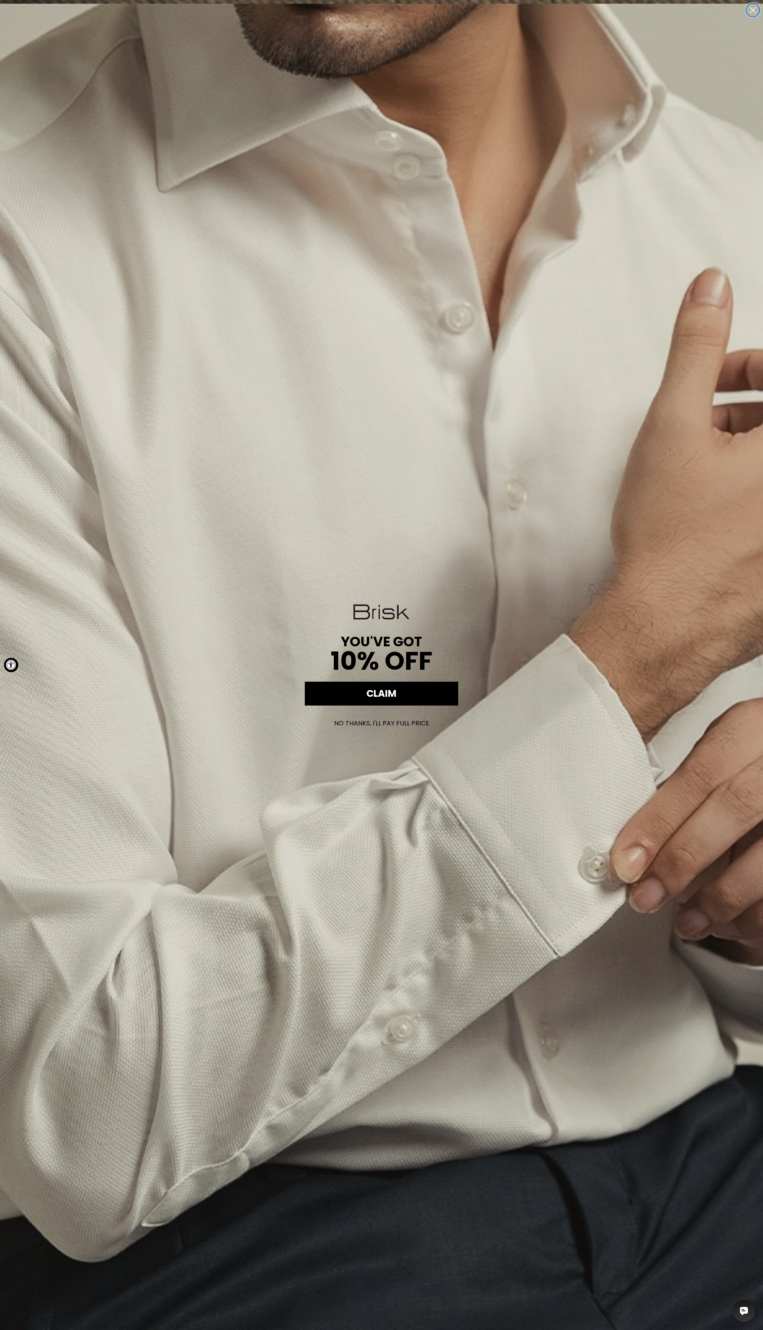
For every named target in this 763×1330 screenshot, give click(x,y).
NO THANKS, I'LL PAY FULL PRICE (381, 723)
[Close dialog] (753, 10)
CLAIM (381, 693)
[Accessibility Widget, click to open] (11, 665)
